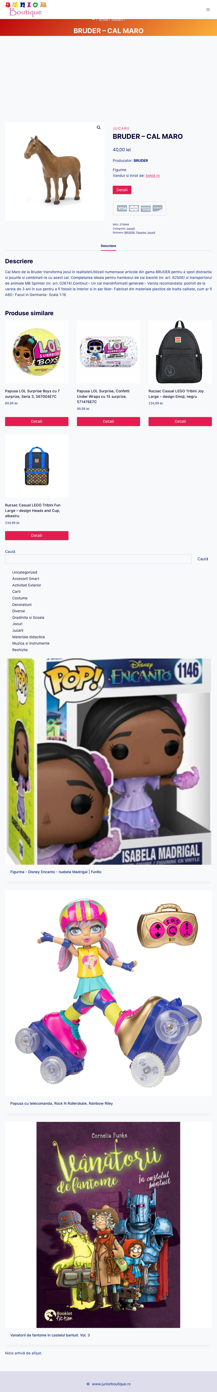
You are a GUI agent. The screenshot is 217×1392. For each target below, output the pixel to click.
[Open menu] (208, 9)
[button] (99, 127)
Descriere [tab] (108, 246)
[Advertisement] (108, 82)
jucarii (151, 232)
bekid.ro (153, 175)
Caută (10, 551)
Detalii (122, 190)
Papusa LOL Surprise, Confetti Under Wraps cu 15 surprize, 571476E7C (103, 396)
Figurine (141, 232)
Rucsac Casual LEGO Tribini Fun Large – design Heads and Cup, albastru (32, 510)
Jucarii (121, 128)
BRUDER (129, 232)
